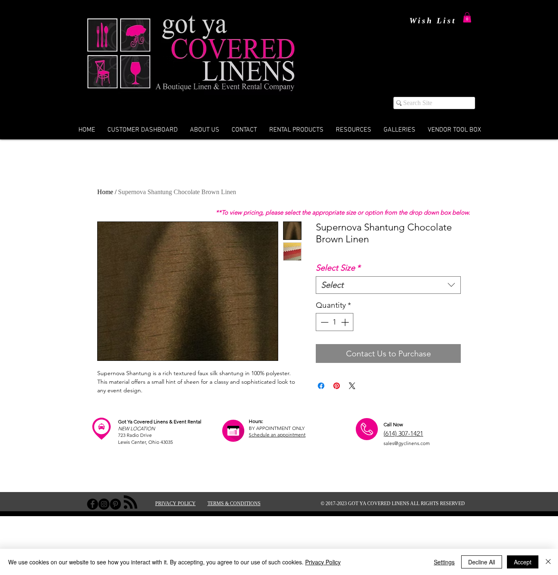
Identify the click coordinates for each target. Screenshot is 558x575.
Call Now (393, 424)
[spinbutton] (334, 322)
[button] (467, 17)
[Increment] (346, 322)
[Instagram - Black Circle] (103, 504)
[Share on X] (352, 386)
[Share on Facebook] (321, 386)
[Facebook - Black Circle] (92, 504)
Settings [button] (444, 562)
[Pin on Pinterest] (336, 386)
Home (105, 191)
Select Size (338, 268)
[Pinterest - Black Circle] (115, 504)
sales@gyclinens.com (407, 443)
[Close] (548, 561)
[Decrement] (323, 322)
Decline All (481, 562)
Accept (522, 562)
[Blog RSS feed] (130, 502)
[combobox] (388, 285)
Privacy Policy (323, 562)
